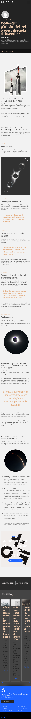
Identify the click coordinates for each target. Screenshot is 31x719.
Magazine (5, 708)
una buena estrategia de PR (18, 380)
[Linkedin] (1, 717)
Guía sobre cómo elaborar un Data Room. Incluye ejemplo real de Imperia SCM (17, 623)
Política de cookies (4, 713)
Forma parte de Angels (8, 710)
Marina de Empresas (22, 708)
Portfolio (5, 706)
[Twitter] (4, 717)
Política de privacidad (20, 713)
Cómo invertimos (21, 706)
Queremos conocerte (15, 560)
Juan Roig (20, 710)
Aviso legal (12, 713)
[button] (28, 2)
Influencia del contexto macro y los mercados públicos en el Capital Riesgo (8, 622)
